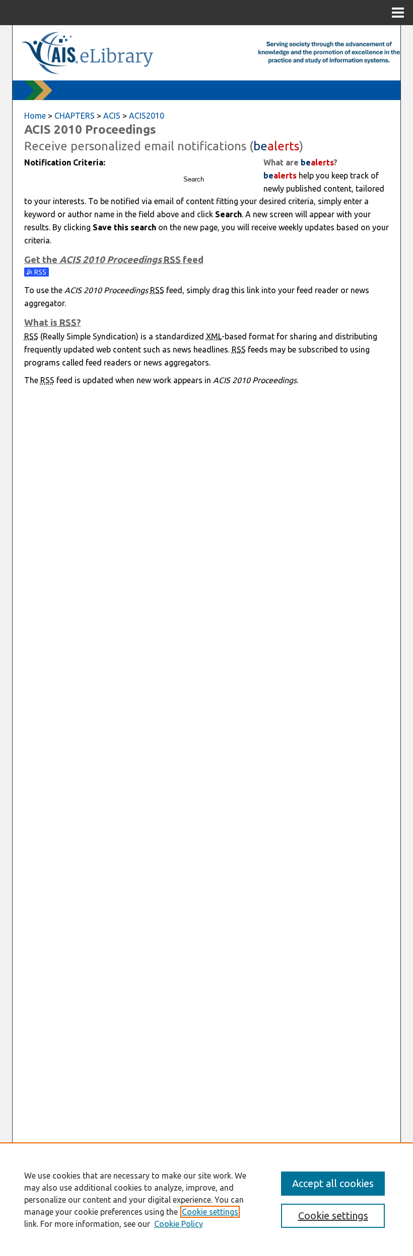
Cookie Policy (178, 1223)
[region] (206, 1199)
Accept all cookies (333, 1183)
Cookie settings (210, 1211)
